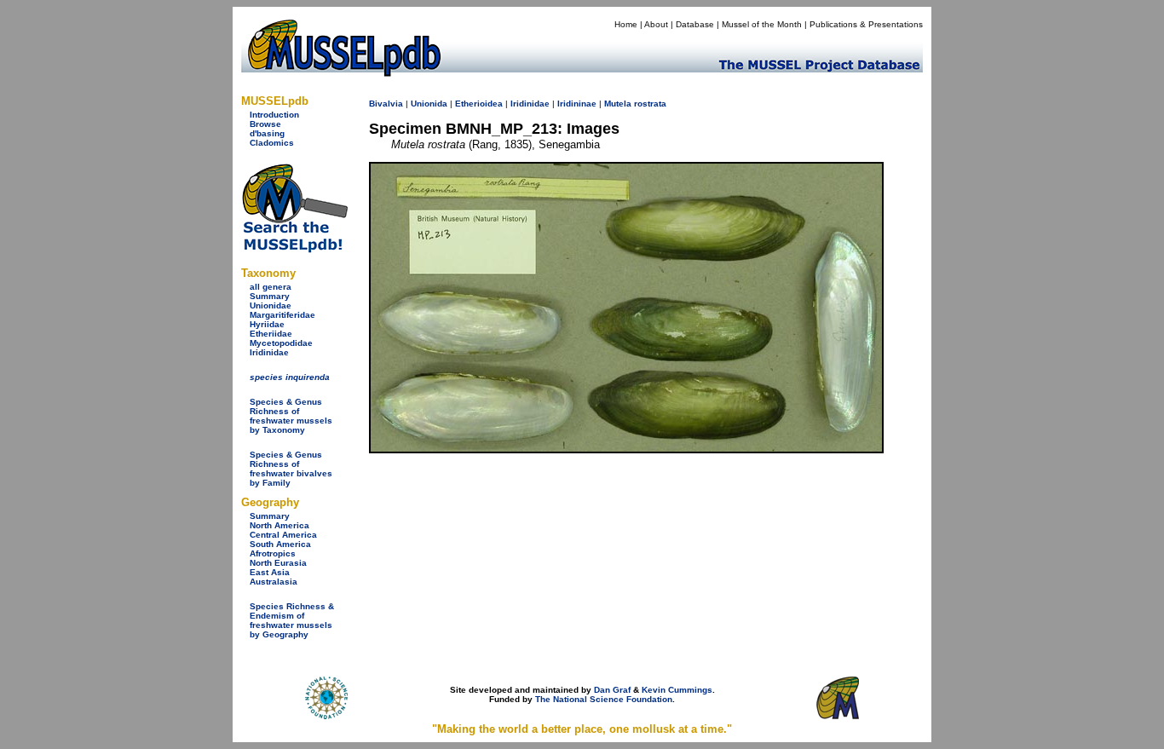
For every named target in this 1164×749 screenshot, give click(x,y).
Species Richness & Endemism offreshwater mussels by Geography (292, 620)
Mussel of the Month (762, 24)
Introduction (274, 114)
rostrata (650, 103)
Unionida (429, 103)
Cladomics (272, 142)
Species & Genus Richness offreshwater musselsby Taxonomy (291, 416)
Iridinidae (269, 352)
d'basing (267, 133)
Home (625, 24)
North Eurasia (278, 563)
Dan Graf (612, 689)
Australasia (273, 581)
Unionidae (270, 305)
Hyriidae (267, 324)
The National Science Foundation (603, 699)
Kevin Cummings (677, 689)
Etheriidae (271, 333)
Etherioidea (479, 103)
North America (279, 525)
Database (695, 24)
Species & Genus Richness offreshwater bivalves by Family (291, 468)
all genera (270, 286)
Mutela (617, 103)
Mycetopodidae (281, 343)
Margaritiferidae (282, 315)
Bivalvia (386, 103)
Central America (283, 534)
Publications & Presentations (866, 24)
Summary (270, 296)
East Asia (270, 572)
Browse (265, 124)
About (656, 24)
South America (280, 544)
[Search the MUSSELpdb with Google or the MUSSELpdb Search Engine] (294, 249)
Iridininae (576, 103)
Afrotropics (273, 553)
